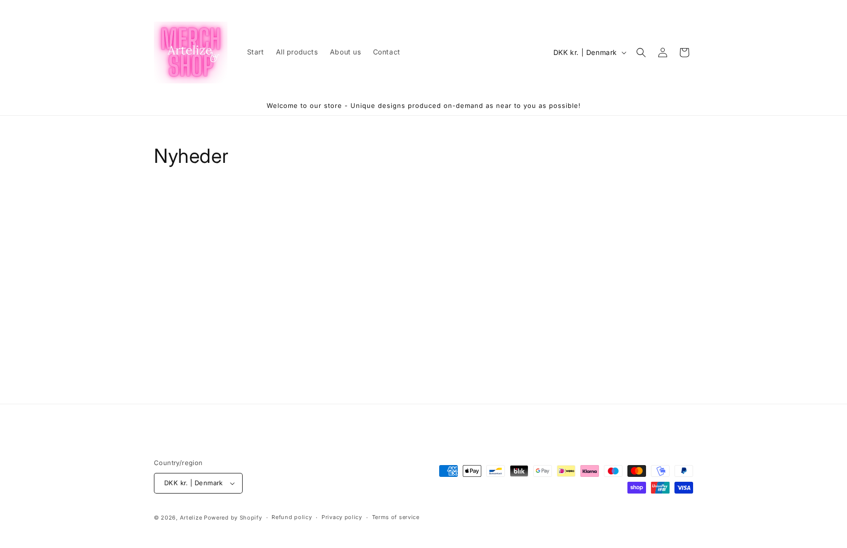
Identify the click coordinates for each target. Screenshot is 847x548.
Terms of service (396, 517)
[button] (641, 52)
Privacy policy (342, 517)
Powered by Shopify (233, 517)
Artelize (191, 517)
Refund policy (292, 517)
